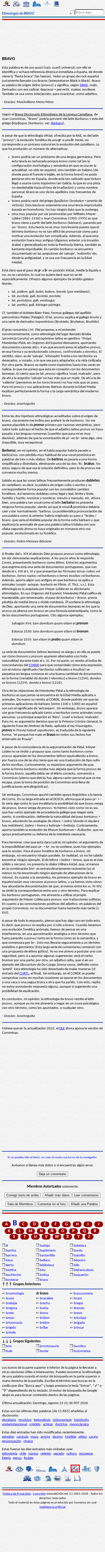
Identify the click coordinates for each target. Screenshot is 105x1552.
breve (78, 1313)
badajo (45, 1246)
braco (44, 1280)
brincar (79, 1328)
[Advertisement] (52, 38)
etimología (9, 1454)
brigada (79, 1323)
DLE (62, 1028)
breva (44, 1313)
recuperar (86, 1454)
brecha (45, 1303)
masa (34, 1437)
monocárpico (79, 1424)
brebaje (11, 1303)
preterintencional (14, 1424)
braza (10, 1298)
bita (42, 1270)
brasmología (15, 1293)
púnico (33, 1454)
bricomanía (14, 1323)
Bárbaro (57, 123)
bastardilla (47, 1255)
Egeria (6, 1458)
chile (23, 1454)
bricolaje (80, 1318)
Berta (10, 1265)
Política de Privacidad (17, 1493)
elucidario (9, 1420)
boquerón (81, 1275)
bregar (78, 1303)
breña (44, 1308)
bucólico (80, 1346)
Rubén (28, 1458)
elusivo (57, 1437)
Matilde (70, 1437)
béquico (79, 1260)
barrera (11, 1255)
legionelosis (42, 1420)
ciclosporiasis (62, 1420)
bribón (45, 1318)
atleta (82, 1437)
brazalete (46, 1298)
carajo (93, 1437)
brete (10, 1313)
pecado (58, 1454)
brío (9, 1346)
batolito (79, 1255)
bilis (76, 1265)
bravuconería (83, 1293)
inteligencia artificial (52, 1507)
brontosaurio (49, 1346)
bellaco (45, 1260)
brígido (11, 1328)
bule (9, 1351)
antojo (45, 1437)
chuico (28, 1441)
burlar (44, 1351)
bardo (78, 1250)
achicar (48, 1424)
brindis (11, 1333)
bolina (44, 1275)
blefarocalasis (84, 1270)
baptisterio (48, 1250)
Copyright (39, 1493)
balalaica (80, 1246)
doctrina (61, 1424)
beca (9, 1260)
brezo (10, 1318)
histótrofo (81, 1420)
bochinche (13, 1275)
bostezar (12, 1280)
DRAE (84, 85)
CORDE (34, 665)
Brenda (79, 1308)
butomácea (82, 1351)
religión (46, 1454)
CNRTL (24, 973)
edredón (8, 1437)
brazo (78, 1298)
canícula (22, 1437)
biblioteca (47, 1265)
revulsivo (25, 1420)
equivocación (11, 1441)
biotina (11, 1270)
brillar (44, 1328)
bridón (45, 1323)
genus (17, 1458)
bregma (11, 1308)
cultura (71, 1454)
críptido (35, 1424)
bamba (11, 1250)
